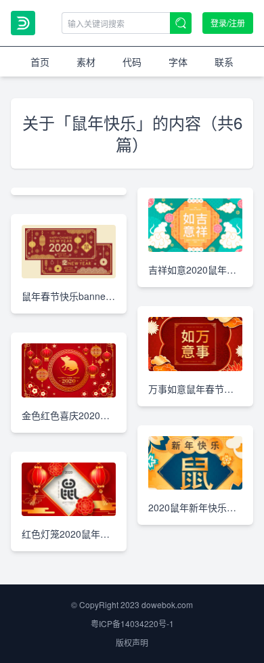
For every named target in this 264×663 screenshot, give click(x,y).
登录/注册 (228, 22)
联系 (224, 61)
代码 (132, 61)
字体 (178, 61)
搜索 (181, 23)
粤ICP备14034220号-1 (132, 623)
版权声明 (132, 642)
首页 (39, 61)
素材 (85, 61)
